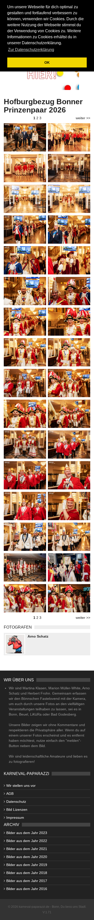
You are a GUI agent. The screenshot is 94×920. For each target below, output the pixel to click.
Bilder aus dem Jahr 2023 (26, 833)
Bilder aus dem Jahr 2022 (26, 841)
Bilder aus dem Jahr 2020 (26, 857)
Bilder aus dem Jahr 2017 (26, 881)
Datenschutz (16, 802)
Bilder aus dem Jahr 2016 (26, 889)
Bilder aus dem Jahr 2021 (26, 849)
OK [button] (47, 62)
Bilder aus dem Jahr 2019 (26, 865)
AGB (10, 794)
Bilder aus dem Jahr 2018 (26, 873)
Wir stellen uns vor (21, 786)
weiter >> (83, 118)
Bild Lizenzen (16, 810)
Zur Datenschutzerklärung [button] (31, 49)
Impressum (15, 818)
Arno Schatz (38, 636)
